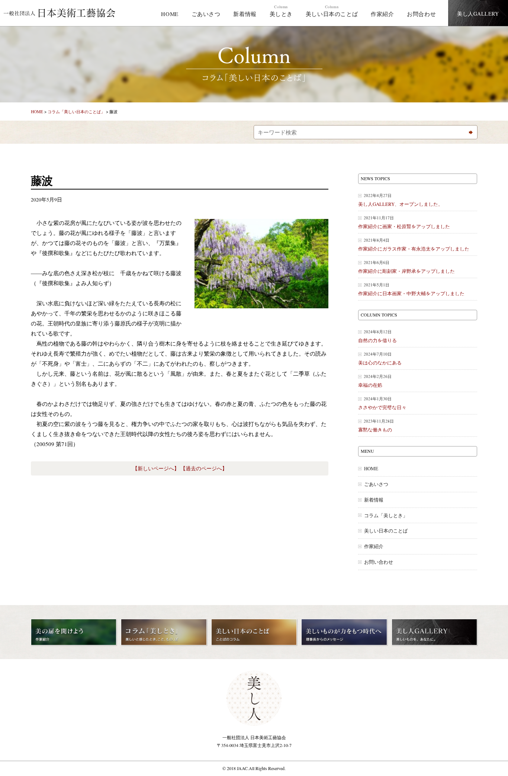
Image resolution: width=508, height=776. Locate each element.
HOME (169, 14)
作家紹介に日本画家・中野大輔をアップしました (411, 289)
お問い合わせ (378, 562)
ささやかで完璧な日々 (382, 403)
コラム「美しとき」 (386, 515)
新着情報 (244, 14)
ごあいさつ (206, 14)
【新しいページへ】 (155, 468)
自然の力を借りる (377, 336)
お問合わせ (421, 14)
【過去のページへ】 (203, 468)
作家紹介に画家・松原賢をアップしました (404, 222)
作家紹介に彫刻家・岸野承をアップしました (406, 266)
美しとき (281, 11)
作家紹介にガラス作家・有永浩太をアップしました (413, 244)
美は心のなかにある (380, 358)
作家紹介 (382, 14)
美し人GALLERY (478, 13)
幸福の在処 (375, 380)
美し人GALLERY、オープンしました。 (400, 199)
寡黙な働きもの (376, 425)
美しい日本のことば (332, 11)
